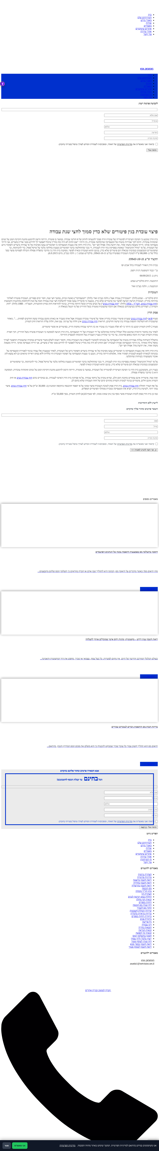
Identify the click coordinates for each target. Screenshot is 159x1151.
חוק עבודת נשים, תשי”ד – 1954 (141, 303)
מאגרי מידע (146, 20)
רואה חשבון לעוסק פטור (140, 947)
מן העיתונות (146, 94)
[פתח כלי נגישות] (2, 83)
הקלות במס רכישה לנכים (140, 896)
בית (150, 14)
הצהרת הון (146, 894)
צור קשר (147, 34)
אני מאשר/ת (19, 1145)
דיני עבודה (147, 924)
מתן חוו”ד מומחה (144, 891)
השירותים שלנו (144, 17)
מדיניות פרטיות (144, 877)
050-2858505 (146, 69)
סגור (7, 1145)
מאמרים (148, 25)
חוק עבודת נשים (110, 303)
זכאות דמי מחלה (144, 899)
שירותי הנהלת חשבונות (141, 910)
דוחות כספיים (145, 902)
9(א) (150, 318)
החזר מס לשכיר (144, 908)
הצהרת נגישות (145, 874)
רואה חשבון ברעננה (142, 880)
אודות (149, 23)
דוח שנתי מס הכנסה (142, 905)
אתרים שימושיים (144, 28)
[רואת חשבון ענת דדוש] (134, 60)
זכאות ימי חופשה (144, 933)
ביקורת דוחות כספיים (142, 916)
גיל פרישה (147, 921)
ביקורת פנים (146, 919)
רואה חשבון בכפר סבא (141, 944)
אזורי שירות (146, 31)
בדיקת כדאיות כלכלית (141, 913)
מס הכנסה (147, 888)
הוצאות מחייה (145, 927)
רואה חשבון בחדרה (142, 882)
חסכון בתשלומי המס (142, 935)
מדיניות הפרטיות (124, 144)
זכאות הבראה (145, 930)
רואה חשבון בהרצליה (142, 885)
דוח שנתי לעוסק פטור (141, 941)
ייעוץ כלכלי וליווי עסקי (141, 938)
